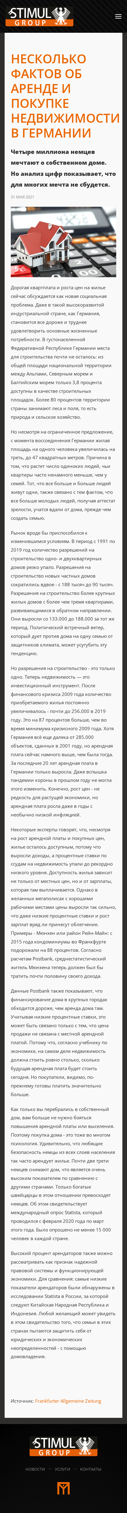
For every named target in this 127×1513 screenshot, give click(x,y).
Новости (35, 1469)
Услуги (62, 1469)
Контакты (90, 1469)
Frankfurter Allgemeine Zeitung (68, 1401)
